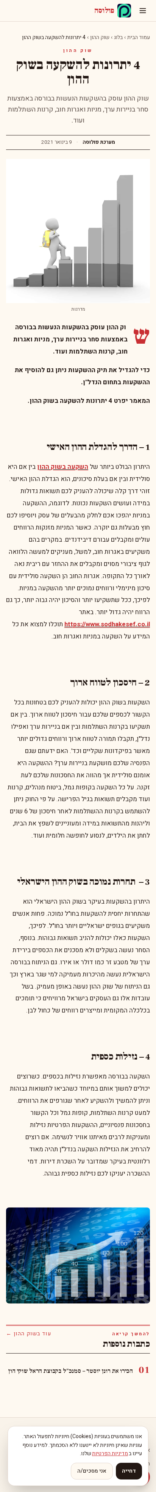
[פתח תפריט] (143, 10)
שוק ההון (99, 37)
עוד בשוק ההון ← (28, 1334)
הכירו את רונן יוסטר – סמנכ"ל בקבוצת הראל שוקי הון (70, 1371)
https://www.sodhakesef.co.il (107, 624)
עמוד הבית (138, 37)
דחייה (129, 1471)
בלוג (118, 37)
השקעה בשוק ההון (62, 467)
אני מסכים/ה (91, 1471)
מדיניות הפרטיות (110, 1453)
